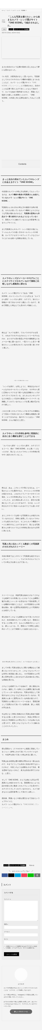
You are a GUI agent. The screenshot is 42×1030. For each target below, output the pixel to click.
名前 (6, 924)
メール (6, 932)
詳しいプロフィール (21, 1011)
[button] (5, 875)
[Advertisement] (21, 131)
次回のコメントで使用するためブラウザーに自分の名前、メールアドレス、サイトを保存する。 (21, 947)
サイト (6, 939)
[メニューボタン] (4, 4)
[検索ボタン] (38, 4)
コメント (7, 899)
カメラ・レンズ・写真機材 (22, 29)
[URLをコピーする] (37, 875)
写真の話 (31, 865)
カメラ (11, 29)
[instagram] (21, 1018)
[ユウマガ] (21, 4)
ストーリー (14, 559)
